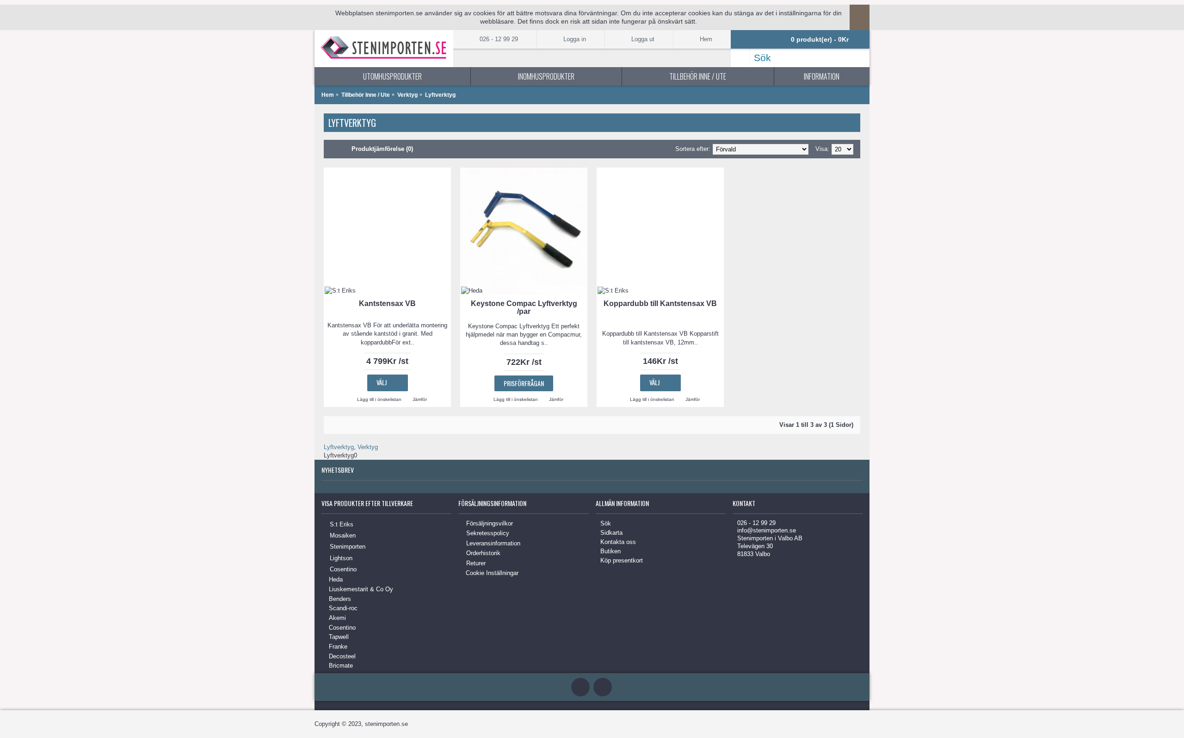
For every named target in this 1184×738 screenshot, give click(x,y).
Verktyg (407, 95)
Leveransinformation (493, 543)
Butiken (610, 551)
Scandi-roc (343, 608)
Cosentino (343, 569)
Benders (340, 598)
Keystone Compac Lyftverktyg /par (524, 307)
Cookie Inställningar (492, 572)
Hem (327, 95)
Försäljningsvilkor (489, 523)
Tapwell (339, 636)
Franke (338, 646)
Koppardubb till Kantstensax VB (660, 303)
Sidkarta (611, 532)
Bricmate (341, 665)
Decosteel (342, 656)
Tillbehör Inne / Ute (365, 95)
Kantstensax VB (387, 303)
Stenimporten (347, 546)
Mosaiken (343, 535)
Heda (336, 579)
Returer (476, 563)
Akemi (337, 617)
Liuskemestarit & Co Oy (361, 589)
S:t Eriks (341, 523)
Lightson (341, 557)
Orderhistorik (483, 553)
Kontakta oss (618, 541)
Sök (605, 523)
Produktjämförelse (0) (382, 148)
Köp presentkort (621, 560)
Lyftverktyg (440, 95)
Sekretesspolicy (487, 533)
